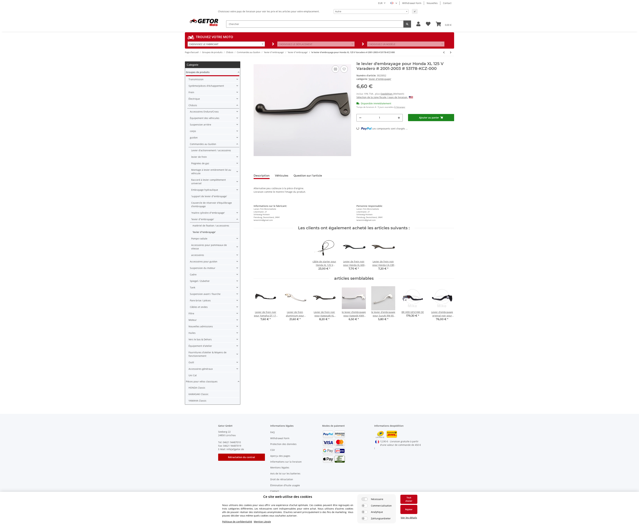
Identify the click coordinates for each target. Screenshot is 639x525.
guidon (194, 137)
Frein (191, 92)
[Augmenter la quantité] (399, 117)
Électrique (194, 98)
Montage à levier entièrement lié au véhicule (211, 171)
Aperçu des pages (280, 455)
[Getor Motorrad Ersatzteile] (203, 22)
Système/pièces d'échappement (206, 85)
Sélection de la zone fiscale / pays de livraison (382, 97)
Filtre (191, 313)
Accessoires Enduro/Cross (204, 111)
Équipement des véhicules (204, 118)
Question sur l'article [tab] (308, 175)
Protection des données (283, 444)
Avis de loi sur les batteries (285, 473)
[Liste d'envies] (428, 24)
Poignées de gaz (200, 163)
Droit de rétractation (281, 479)
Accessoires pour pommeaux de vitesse (209, 246)
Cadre (193, 274)
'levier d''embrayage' (379, 79)
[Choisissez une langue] (394, 3)
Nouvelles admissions (201, 326)
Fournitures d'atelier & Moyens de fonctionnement (207, 354)
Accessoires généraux (201, 368)
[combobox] (371, 11)
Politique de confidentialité (237, 521)
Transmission (196, 79)
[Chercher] (407, 24)
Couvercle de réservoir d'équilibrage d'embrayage (211, 204)
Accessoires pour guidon (203, 261)
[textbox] (371, 11)
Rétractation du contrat (241, 457)
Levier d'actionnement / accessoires (211, 150)
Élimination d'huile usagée (285, 485)
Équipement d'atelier (200, 345)
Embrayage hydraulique (204, 189)
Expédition (387, 93)
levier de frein (199, 156)
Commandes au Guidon (203, 144)
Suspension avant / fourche (205, 294)
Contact (447, 3)
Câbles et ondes (199, 307)
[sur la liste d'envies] (344, 69)
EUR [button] (380, 3)
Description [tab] (262, 175)
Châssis (193, 105)
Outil (191, 362)
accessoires (197, 255)
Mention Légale (262, 521)
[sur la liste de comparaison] (335, 69)
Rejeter (409, 509)
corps (193, 131)
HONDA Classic (197, 387)
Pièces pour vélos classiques (201, 381)
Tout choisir (408, 499)
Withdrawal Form (411, 3)
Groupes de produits (198, 72)
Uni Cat (193, 375)
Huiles (192, 332)
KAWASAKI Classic (199, 394)
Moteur (193, 319)
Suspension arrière (200, 124)
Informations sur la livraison (286, 461)
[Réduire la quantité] (360, 117)
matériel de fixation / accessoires (211, 225)
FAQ (272, 432)
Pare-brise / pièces (200, 300)
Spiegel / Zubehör (200, 281)
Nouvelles (432, 3)
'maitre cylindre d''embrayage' (208, 212)
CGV (272, 449)
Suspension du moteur (202, 268)
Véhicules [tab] (281, 175)
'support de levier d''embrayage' (209, 196)
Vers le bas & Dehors (200, 339)
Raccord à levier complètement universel (208, 181)
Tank (192, 287)
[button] (418, 24)
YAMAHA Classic (198, 400)
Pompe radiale (199, 238)
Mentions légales (279, 467)
